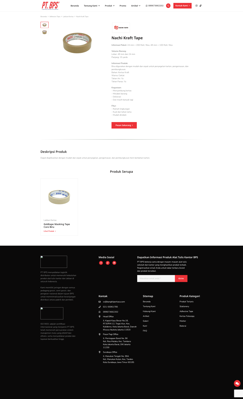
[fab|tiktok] (107, 262)
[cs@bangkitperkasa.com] (101, 302)
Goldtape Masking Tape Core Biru (57, 225)
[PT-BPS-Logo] (50, 5)
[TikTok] (200, 6)
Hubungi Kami (149, 311)
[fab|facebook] (114, 262)
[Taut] (237, 382)
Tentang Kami (149, 306)
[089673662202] (101, 312)
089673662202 (110, 311)
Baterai (183, 326)
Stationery (184, 306)
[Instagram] (196, 6)
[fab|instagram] (101, 262)
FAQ (145, 330)
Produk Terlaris (187, 301)
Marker (183, 321)
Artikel (146, 316)
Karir (145, 326)
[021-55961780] (101, 307)
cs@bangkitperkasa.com (114, 301)
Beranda (43, 16)
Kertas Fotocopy (187, 316)
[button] (98, 5)
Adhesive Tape (54, 16)
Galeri (145, 321)
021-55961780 (110, 306)
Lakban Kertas (68, 16)
